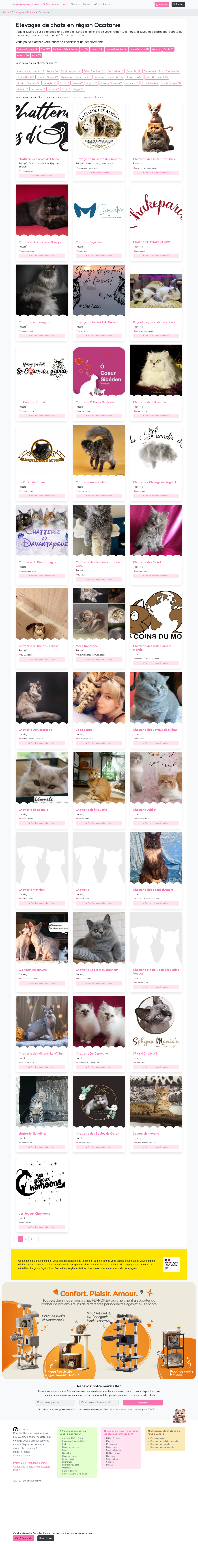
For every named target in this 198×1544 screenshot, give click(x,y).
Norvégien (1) (49, 83)
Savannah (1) (131, 83)
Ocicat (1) (64, 83)
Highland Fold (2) (25, 77)
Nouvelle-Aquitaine (70, 1465)
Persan (109, 1465)
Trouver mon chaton (56, 4)
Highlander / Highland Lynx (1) (76, 77)
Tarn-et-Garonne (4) (27, 49)
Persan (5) (78, 83)
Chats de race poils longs (161, 1444)
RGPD (16, 1470)
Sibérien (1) (22, 89)
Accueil (6, 12)
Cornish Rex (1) (115, 71)
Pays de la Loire (69, 1471)
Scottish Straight (113, 1450)
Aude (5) (36, 55)
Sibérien (110, 1462)
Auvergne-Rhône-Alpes (72, 1438)
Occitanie (66, 1468)
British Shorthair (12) (94, 71)
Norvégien (110, 1456)
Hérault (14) (97, 49)
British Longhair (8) (70, 71)
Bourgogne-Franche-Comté (74, 1441)
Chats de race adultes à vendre (164, 1441)
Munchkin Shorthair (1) (28, 83)
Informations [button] (101, 4)
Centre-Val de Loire (70, 1447)
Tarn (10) (45, 49)
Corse (64, 1450)
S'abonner (142, 1402)
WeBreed (23, 1429)
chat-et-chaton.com (26, 4)
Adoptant (163, 4)
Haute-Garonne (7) (139, 49)
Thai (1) (66, 89)
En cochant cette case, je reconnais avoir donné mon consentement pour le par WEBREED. (97, 1409)
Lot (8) (84, 49)
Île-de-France (68, 1459)
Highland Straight (114, 1453)
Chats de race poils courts (162, 1447)
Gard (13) (168, 49)
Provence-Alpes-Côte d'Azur (74, 1474)
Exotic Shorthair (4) (169, 71)
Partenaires (19, 1463)
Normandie (67, 1462)
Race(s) (87, 4)
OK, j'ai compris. (23, 1538)
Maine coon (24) (134, 77)
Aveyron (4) (23, 55)
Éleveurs (76, 4)
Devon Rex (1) (133, 71)
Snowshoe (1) (38, 89)
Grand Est (66, 1453)
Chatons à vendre (158, 1438)
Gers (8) (156, 49)
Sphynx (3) (54, 89)
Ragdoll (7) (91, 83)
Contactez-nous (21, 1455)
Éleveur (179, 4)
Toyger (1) (78, 89)
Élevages (19, 12)
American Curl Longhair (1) (30, 71)
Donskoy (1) (150, 71)
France (31, 12)
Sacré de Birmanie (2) (111, 83)
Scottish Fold (112, 1459)
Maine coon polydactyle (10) (109, 77)
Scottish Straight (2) (171, 83)
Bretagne (66, 1444)
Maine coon (111, 1444)
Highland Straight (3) (48, 77)
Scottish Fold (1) (150, 83)
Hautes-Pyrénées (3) (116, 49)
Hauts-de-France (69, 1456)
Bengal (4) (52, 71)
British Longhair (113, 1447)
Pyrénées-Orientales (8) (65, 49)
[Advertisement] (99, 1515)
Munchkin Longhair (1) (157, 77)
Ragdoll (109, 1441)
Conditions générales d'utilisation (31, 1466)
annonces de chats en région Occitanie (83, 97)
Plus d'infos (45, 1538)
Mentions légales (37, 1463)
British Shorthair (113, 1438)
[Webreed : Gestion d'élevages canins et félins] (16, 1429)
